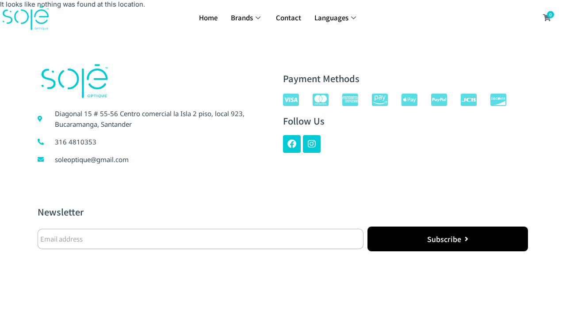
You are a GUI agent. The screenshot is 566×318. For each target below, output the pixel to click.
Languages (331, 17)
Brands (242, 17)
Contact (288, 17)
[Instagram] (312, 144)
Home (208, 17)
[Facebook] (292, 144)
